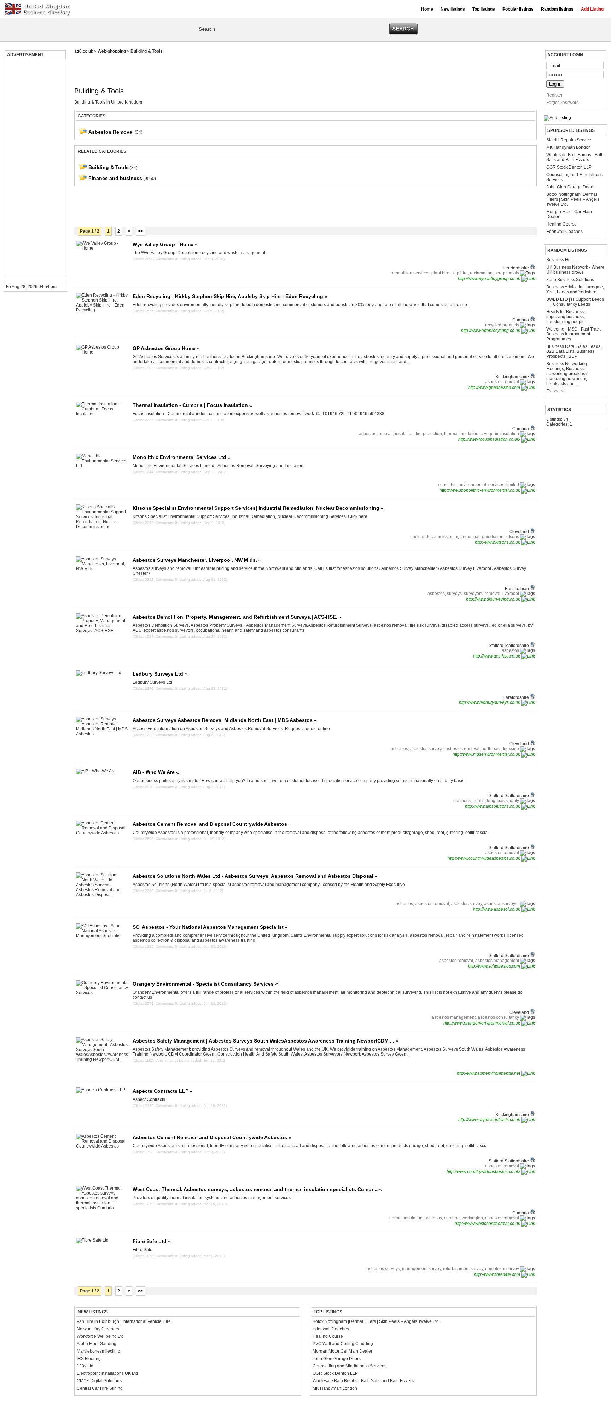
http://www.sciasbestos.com (494, 966)
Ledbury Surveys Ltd (160, 674)
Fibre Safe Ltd (152, 1241)
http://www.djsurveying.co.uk (493, 599)
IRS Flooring (89, 1358)
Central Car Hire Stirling (100, 1388)
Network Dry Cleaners (98, 1328)
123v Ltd (85, 1366)
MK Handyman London (568, 147)
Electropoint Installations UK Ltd (107, 1373)
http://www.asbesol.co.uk (497, 909)
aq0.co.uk (83, 51)
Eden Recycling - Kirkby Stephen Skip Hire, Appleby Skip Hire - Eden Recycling (230, 296)
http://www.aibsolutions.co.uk (493, 806)
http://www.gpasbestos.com (494, 387)
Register (554, 95)
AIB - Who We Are (156, 772)
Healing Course (561, 224)
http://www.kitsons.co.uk (498, 542)
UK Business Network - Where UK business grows (575, 270)
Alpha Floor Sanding (96, 1343)
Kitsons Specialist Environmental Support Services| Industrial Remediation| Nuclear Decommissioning (258, 508)
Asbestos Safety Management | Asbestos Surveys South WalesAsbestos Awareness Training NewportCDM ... (265, 1041)
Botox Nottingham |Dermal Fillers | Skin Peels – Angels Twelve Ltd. (572, 199)
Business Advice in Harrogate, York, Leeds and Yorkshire (575, 289)
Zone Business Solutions (570, 279)
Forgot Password (562, 102)
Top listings (483, 9)
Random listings (557, 9)
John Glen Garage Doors (570, 187)
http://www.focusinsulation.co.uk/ (489, 439)
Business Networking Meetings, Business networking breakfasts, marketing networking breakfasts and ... (567, 373)
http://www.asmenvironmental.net (489, 1073)
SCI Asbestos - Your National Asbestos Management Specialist (210, 927)
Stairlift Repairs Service (568, 140)
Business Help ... (562, 259)
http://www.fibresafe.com (497, 1274)
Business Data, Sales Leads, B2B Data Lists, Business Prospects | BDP (573, 351)
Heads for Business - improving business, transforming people (566, 316)
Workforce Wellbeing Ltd (100, 1336)
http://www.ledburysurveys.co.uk (490, 702)
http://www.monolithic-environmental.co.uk (480, 490)
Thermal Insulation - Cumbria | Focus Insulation (192, 405)
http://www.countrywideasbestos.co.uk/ (484, 1171)
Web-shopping (112, 51)
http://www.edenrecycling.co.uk (491, 330)
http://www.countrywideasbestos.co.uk (484, 858)
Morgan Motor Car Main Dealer (569, 214)
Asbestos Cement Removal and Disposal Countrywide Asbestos (212, 824)
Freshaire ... (557, 391)
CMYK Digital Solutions (99, 1380)
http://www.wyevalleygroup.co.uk (489, 278)
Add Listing (592, 9)
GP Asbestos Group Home (166, 348)
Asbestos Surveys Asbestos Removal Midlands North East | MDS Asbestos (225, 720)
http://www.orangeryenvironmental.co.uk (482, 1023)
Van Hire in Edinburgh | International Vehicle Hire (124, 1321)
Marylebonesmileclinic (98, 1351)
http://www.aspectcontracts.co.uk (489, 1119)
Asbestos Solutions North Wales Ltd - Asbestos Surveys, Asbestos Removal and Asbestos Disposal (255, 876)
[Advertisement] (34, 168)
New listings (453, 9)
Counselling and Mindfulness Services (574, 177)
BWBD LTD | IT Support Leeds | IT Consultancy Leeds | (575, 302)
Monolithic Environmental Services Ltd (182, 457)
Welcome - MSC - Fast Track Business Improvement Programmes (573, 334)
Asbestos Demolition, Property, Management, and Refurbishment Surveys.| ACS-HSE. (237, 617)
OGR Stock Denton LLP (569, 167)
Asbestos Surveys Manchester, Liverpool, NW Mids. (197, 560)
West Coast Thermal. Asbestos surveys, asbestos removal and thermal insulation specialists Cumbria (257, 1189)
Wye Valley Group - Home (165, 244)
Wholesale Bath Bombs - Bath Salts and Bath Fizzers (575, 157)
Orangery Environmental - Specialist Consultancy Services (205, 984)
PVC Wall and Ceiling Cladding (343, 1343)
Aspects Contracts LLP (163, 1091)
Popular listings (518, 9)
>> (140, 231)
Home (427, 9)
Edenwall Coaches (564, 231)
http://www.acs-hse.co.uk (497, 656)
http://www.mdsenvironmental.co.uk (487, 754)
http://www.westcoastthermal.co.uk (488, 1223)
